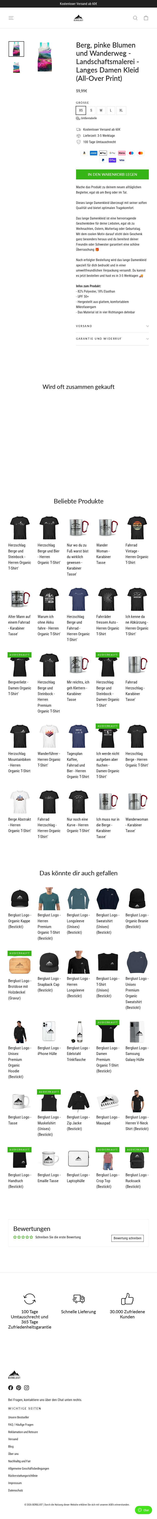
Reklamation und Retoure (23, 1432)
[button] (86, 118)
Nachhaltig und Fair (19, 1461)
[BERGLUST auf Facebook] (10, 1387)
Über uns (13, 1454)
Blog (10, 1446)
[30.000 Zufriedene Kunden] (127, 1299)
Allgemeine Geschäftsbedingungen (28, 1468)
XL (121, 110)
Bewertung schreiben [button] (127, 1238)
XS (81, 110)
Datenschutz (15, 1490)
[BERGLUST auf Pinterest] (18, 1387)
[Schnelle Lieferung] (78, 1299)
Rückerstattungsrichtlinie (23, 1476)
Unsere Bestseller (18, 1417)
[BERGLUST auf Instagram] (26, 1387)
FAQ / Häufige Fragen (20, 1425)
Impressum (15, 1483)
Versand (84, 326)
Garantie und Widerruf (99, 338)
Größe (82, 102)
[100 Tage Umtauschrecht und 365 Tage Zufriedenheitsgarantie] (30, 1299)
